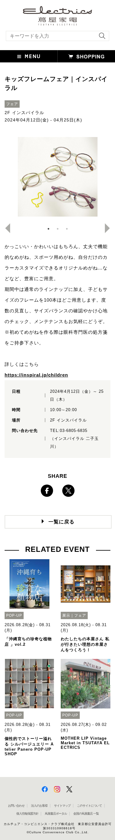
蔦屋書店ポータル (56, 813)
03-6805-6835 (73, 430)
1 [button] (48, 229)
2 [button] (58, 229)
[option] (57, 177)
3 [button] (67, 229)
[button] (29, 56)
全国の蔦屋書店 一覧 (86, 813)
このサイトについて (89, 805)
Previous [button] (5, 228)
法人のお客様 (39, 805)
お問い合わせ (16, 805)
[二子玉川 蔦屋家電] (57, 22)
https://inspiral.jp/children (36, 374)
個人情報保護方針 (27, 813)
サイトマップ (62, 805)
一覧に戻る (61, 521)
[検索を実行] (100, 38)
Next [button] (110, 228)
